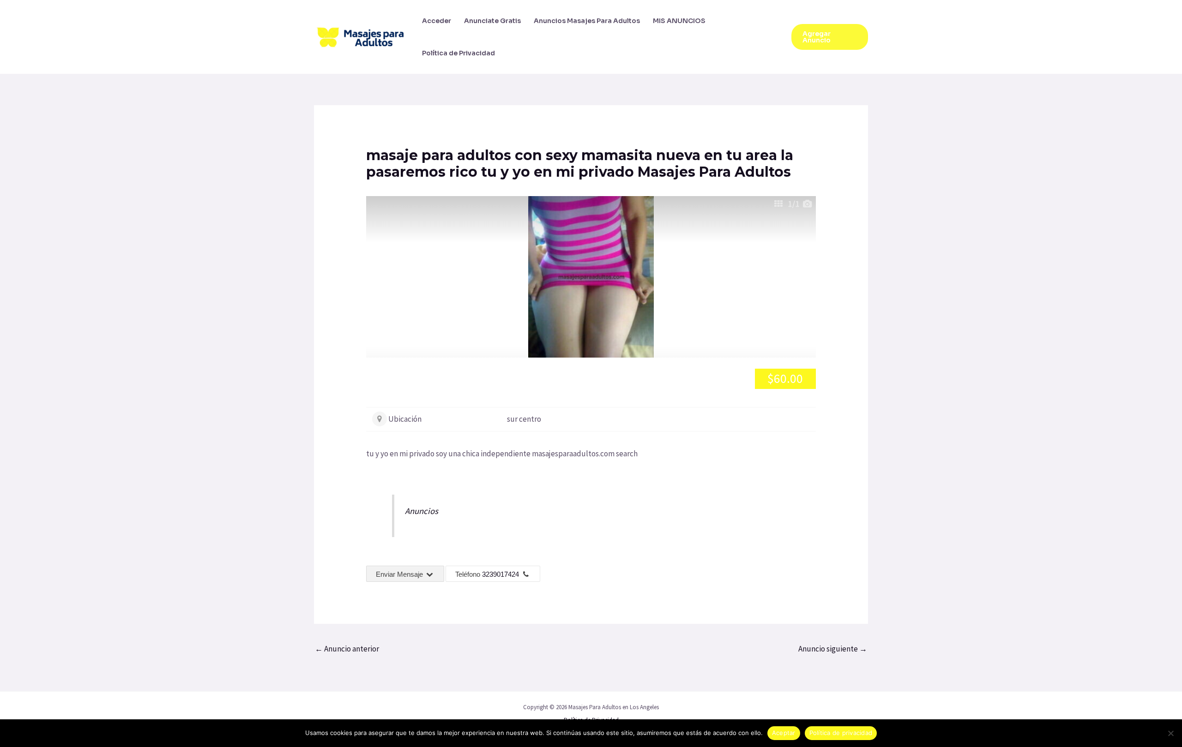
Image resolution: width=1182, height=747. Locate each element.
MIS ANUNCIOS (679, 21)
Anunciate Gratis (492, 21)
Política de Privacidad (458, 53)
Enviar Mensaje (400, 574)
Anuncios (421, 511)
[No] (1170, 733)
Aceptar (784, 732)
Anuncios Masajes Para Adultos (587, 21)
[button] (829, 37)
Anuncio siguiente (832, 649)
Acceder (436, 21)
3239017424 (500, 574)
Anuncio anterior (347, 649)
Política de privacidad (841, 732)
